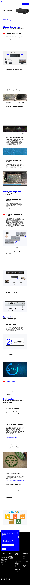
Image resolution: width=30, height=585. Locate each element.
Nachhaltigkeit (24, 556)
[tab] (12, 4)
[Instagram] (4, 579)
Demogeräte (24, 565)
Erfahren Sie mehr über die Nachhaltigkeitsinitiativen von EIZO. (15, 480)
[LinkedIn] (9, 579)
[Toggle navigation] (28, 1)
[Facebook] (1, 579)
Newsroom (23, 558)
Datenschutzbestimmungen (7, 541)
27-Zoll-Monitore (10, 556)
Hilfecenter (23, 566)
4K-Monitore (9, 555)
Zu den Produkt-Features (6, 19)
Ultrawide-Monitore (10, 558)
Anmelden (4, 549)
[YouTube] (7, 579)
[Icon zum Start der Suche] (27, 1)
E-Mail (2, 535)
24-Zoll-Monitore (10, 557)
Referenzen (23, 555)
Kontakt (23, 557)
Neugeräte (23, 564)
